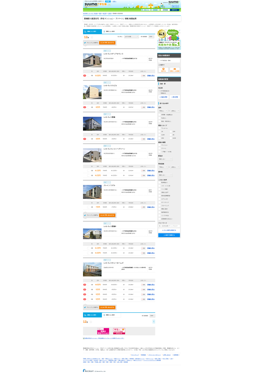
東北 (89, 361)
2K (173, 135)
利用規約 (143, 355)
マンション (164, 145)
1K (162, 131)
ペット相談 (164, 189)
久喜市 (109, 13)
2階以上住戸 (164, 192)
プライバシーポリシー (154, 355)
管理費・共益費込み (167, 114)
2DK (162, 138)
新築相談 (126, 361)
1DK (174, 131)
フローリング (165, 205)
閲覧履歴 (155, 10)
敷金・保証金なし (166, 121)
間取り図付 (164, 209)
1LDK (163, 135)
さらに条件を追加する (170, 230)
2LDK (174, 138)
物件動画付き (165, 212)
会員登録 (165, 10)
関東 (92, 361)
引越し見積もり (121, 360)
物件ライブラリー (138, 360)
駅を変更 (175, 97)
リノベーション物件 (87, 360)
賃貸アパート (117, 358)
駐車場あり (164, 182)
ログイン (174, 10)
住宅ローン (129, 360)
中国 (114, 361)
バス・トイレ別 (165, 186)
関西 (107, 361)
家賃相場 (132, 358)
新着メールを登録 (175, 70)
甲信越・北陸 (98, 361)
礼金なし (163, 118)
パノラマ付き (165, 215)
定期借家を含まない (167, 219)
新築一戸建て (158, 358)
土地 (171, 358)
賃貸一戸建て (125, 358)
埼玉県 (104, 13)
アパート (163, 148)
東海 (104, 361)
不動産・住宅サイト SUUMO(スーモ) (91, 358)
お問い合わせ (175, 7)
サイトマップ (175, 5)
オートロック (165, 202)
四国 (111, 361)
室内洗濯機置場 (165, 195)
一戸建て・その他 (166, 151)
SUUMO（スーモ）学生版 (96, 5)
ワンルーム (164, 128)
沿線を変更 (164, 97)
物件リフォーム (103, 360)
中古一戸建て (166, 358)
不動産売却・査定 (112, 360)
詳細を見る (151, 75)
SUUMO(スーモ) (172, 2)
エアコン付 (164, 199)
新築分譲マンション (140, 358)
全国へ (114, 1)
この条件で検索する (169, 235)
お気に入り (145, 10)
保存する (163, 70)
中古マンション (149, 358)
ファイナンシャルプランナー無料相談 (152, 360)
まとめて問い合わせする (107, 42)
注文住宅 (96, 360)
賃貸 (100, 13)
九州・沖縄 (119, 361)
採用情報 (175, 355)
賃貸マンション (109, 358)
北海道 (84, 361)
